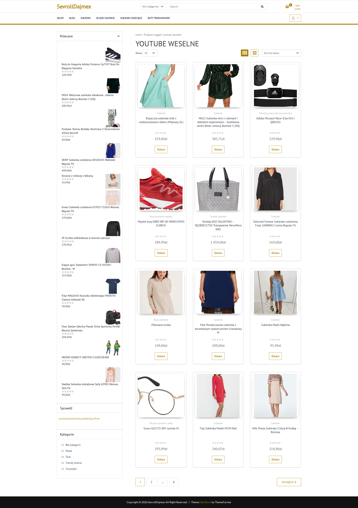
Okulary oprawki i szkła (161, 423)
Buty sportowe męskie (161, 216)
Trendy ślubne (74, 462)
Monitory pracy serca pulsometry (275, 113)
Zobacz (161, 149)
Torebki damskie (218, 216)
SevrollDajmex (74, 6)
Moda (69, 451)
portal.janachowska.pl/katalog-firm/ (79, 418)
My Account (295, 18)
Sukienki (161, 113)
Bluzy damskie (161, 319)
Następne (288, 482)
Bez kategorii (73, 445)
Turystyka (71, 468)
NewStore (205, 502)
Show (139, 53)
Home (139, 34)
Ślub (68, 457)
